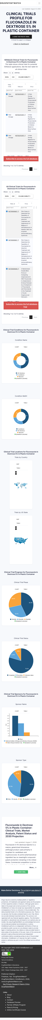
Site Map (4, 962)
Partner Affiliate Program (16, 1005)
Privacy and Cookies (7, 957)
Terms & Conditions (7, 960)
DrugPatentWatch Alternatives (10, 965)
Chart (17, 347)
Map (18, 464)
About (9, 995)
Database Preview (13, 1002)
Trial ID (20, 86)
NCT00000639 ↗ (13, 269)
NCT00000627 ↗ (13, 211)
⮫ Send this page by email (21, 36)
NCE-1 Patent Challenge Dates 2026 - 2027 (14, 970)
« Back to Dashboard (21, 44)
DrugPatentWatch (10, 3)
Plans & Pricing (12, 1007)
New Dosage (10, 95)
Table (25, 347)
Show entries (12, 73)
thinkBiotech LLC (26, 948)
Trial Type (9, 85)
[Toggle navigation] (39, 3)
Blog (8, 997)
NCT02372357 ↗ (20, 94)
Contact (10, 1000)
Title (31, 86)
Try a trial (25, 890)
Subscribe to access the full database (21, 159)
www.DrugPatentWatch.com (11, 982)
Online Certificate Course (16, 1010)
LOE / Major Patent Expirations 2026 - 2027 (14, 967)
